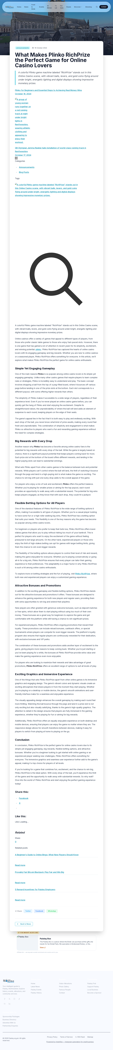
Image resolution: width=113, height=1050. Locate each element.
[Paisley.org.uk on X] (9, 999)
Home (19, 7)
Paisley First (91, 983)
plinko (38, 349)
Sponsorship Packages (11, 1016)
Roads (68, 7)
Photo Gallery (64, 987)
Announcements (26, 167)
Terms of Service (66, 1037)
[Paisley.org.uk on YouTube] (5, 1004)
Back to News (25, 924)
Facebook (39, 911)
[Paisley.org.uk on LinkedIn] (9, 1004)
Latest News (35, 987)
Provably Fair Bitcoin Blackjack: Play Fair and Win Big (39, 872)
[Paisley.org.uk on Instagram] (14, 999)
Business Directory (9, 1020)
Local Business (92, 990)
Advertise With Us (9, 1023)
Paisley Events (36, 990)
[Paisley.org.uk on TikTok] (19, 999)
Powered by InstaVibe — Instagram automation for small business (70, 1042)
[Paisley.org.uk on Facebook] (5, 999)
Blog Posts (24, 172)
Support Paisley (93, 987)
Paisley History (36, 993)
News (26, 7)
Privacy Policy (52, 1037)
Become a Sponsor (94, 993)
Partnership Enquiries (10, 1026)
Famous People (65, 990)
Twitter (28, 911)
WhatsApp (52, 911)
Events (41, 7)
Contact (103, 7)
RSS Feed (81, 1037)
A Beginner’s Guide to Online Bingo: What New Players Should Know (47, 855)
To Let (56, 7)
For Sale (61, 7)
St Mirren (49, 7)
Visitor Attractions (65, 983)
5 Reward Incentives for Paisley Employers (35, 889)
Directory (88, 7)
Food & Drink (33, 7)
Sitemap (90, 1037)
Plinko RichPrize (82, 574)
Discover (77, 7)
